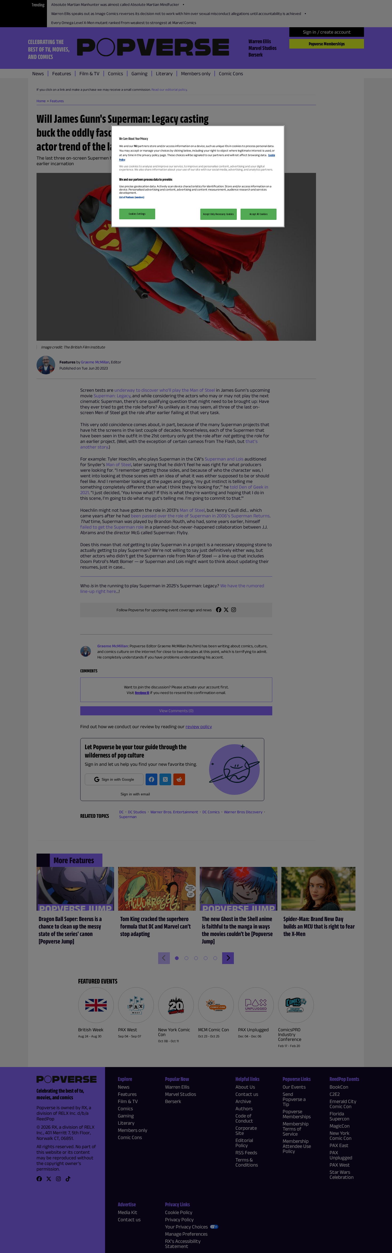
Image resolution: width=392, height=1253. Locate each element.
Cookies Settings (137, 213)
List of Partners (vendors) (131, 197)
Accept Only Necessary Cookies (218, 214)
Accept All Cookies (258, 214)
